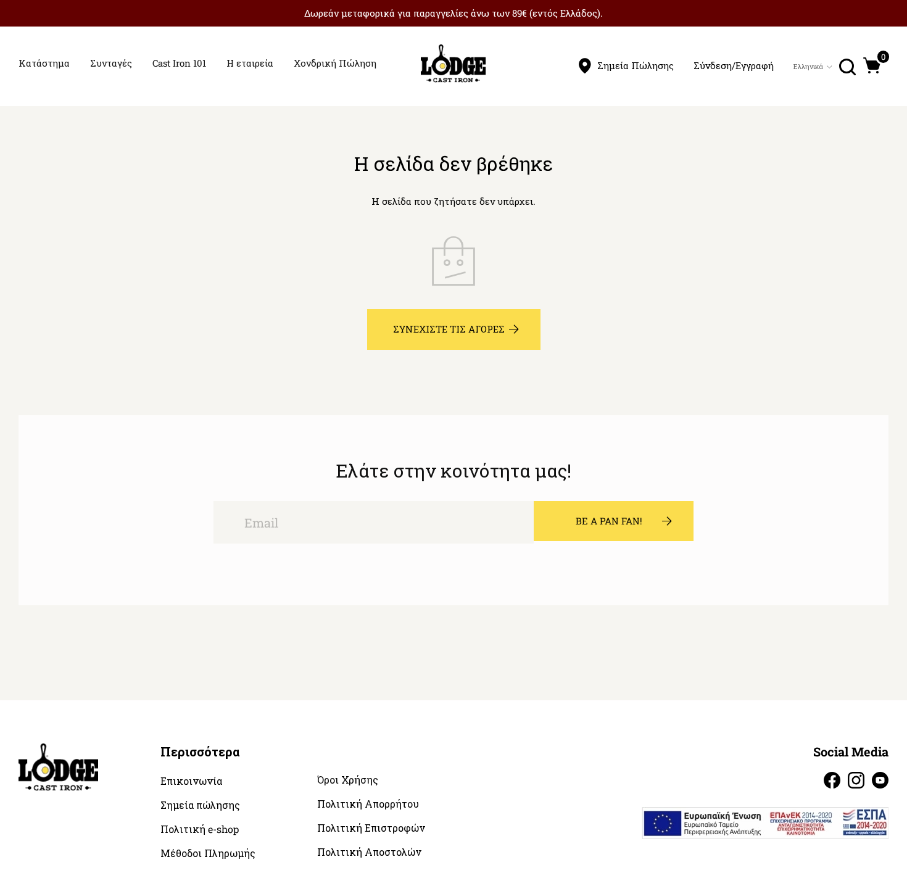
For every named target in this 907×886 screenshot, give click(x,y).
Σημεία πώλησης (200, 805)
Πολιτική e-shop (199, 829)
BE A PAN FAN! (609, 521)
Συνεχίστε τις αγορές (449, 329)
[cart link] (872, 65)
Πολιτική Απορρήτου (368, 804)
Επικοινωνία (191, 781)
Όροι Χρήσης (347, 780)
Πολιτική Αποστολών (369, 852)
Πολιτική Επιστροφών (371, 828)
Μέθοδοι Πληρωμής (207, 853)
